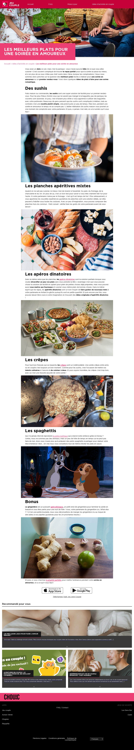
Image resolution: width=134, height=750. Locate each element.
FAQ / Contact (62, 707)
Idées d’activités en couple (103, 4)
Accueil (30, 4)
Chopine (5, 719)
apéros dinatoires (67, 279)
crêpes (63, 365)
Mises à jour (72, 4)
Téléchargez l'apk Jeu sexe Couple (67, 597)
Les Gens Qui (127, 710)
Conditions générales (56, 738)
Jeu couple (6, 710)
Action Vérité (7, 715)
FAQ (50, 4)
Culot (130, 715)
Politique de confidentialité (70, 739)
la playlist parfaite (53, 580)
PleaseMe (5, 724)
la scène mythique (60, 436)
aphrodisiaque (57, 507)
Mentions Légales (39, 738)
